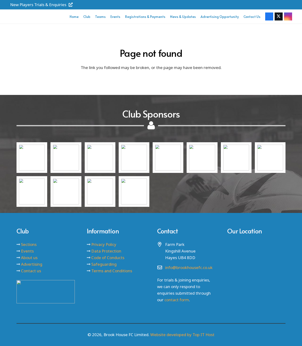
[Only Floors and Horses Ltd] (32, 157)
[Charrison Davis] (32, 191)
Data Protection (106, 251)
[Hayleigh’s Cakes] (134, 157)
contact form (176, 299)
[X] (279, 16)
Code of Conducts (107, 257)
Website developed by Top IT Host (182, 334)
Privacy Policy (103, 244)
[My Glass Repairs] (236, 157)
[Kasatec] (202, 157)
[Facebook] (269, 16)
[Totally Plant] (134, 191)
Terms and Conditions (111, 270)
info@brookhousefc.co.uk (189, 267)
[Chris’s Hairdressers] (100, 191)
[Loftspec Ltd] (100, 157)
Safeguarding (104, 264)
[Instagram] (288, 16)
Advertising (31, 264)
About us (29, 257)
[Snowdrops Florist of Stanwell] (65, 191)
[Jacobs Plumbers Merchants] (270, 157)
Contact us (31, 270)
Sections (29, 244)
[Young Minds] (168, 157)
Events (27, 251)
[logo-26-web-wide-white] (37, 16)
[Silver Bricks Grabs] (65, 157)
